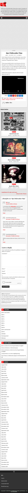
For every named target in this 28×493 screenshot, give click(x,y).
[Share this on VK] (18, 96)
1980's (2, 323)
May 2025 (3, 388)
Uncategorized (4, 335)
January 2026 (4, 377)
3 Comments (19, 55)
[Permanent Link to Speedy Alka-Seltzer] (14, 173)
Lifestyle (3, 333)
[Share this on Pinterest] (13, 96)
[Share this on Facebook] (11, 96)
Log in (2, 478)
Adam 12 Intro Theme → (21, 193)
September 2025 (5, 379)
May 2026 (3, 371)
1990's (2, 325)
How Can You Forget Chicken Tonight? (14, 345)
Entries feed (4, 480)
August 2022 (4, 413)
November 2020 (5, 447)
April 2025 (3, 390)
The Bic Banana (14, 347)
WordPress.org (4, 486)
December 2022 (5, 407)
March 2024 (4, 394)
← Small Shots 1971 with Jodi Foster (9, 192)
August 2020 (4, 451)
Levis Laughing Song (15, 353)
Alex (7, 55)
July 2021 (3, 432)
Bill (6, 202)
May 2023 (3, 400)
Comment (4, 253)
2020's (3, 331)
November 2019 (5, 464)
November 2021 (5, 426)
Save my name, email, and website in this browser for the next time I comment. (13, 278)
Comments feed (5, 483)
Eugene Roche (12, 98)
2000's (3, 327)
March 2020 (4, 460)
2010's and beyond (5, 329)
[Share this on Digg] (20, 96)
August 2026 (4, 364)
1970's (14, 50)
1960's (2, 319)
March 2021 (4, 441)
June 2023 (3, 398)
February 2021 (4, 443)
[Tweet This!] (9, 96)
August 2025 (4, 381)
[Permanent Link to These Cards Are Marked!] (14, 147)
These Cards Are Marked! (14, 160)
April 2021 (3, 439)
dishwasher (13, 206)
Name (3, 268)
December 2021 (5, 424)
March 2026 (4, 375)
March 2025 (4, 392)
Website (4, 273)
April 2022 (3, 419)
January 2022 (4, 422)
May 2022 (3, 417)
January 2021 (4, 445)
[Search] (27, 18)
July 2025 (3, 384)
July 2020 (3, 453)
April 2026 (3, 373)
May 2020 (3, 458)
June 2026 (3, 369)
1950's (2, 316)
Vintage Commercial (10, 99)
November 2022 (5, 409)
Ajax (8, 98)
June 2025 (3, 386)
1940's (2, 314)
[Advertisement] (14, 34)
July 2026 (3, 367)
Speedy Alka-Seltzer (14, 186)
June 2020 (3, 456)
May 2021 (3, 436)
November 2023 (5, 396)
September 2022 (5, 411)
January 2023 (4, 405)
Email (3, 271)
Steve (10, 135)
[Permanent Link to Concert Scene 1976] (14, 121)
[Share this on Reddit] (15, 96)
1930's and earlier (5, 312)
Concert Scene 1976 (14, 133)
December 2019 (5, 462)
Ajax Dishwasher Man (14, 53)
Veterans (3, 338)
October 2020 (4, 449)
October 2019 (4, 466)
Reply (4, 213)
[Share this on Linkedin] (22, 96)
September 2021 (5, 430)
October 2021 (4, 428)
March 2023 (4, 403)
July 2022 (3, 415)
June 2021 (3, 434)
